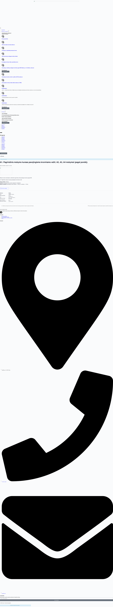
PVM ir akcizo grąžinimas (6, 116)
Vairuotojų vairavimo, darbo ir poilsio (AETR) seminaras (12, 76)
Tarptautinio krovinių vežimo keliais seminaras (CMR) (12, 82)
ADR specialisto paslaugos (6, 118)
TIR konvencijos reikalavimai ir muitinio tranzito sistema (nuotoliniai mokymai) (100, 205)
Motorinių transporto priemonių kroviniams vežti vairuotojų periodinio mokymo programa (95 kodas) (18, 205)
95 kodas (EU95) (5, 38)
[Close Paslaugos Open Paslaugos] (5, 111)
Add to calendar (4, 188)
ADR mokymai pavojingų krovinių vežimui (10, 56)
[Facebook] (1, 212)
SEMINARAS (4, 88)
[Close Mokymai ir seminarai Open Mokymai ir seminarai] (8, 31)
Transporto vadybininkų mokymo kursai (9, 50)
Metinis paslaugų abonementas (7, 119)
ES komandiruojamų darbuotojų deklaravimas (10, 115)
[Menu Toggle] (0, 28)
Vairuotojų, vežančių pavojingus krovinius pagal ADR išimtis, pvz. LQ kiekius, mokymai (18, 67)
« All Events (2, 156)
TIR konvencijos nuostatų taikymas (8, 44)
